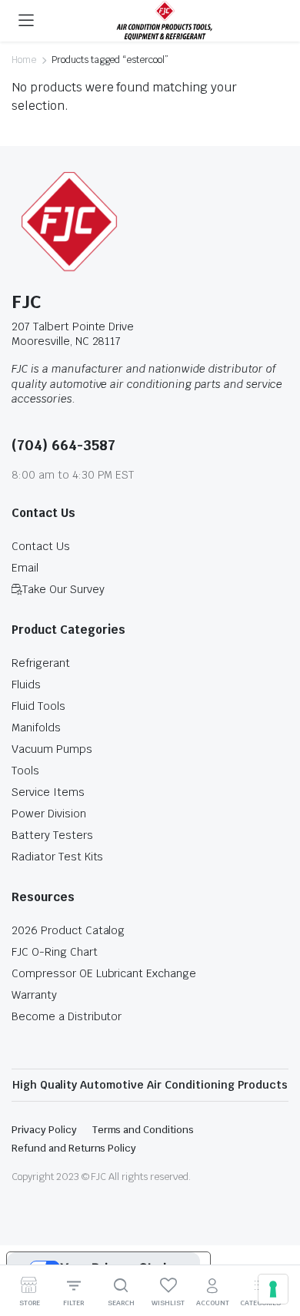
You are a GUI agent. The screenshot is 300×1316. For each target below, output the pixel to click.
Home (24, 60)
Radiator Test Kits (57, 857)
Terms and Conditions (143, 1129)
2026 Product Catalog (68, 930)
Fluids (26, 684)
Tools (25, 770)
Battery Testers (52, 835)
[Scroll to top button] (275, 1246)
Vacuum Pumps (52, 749)
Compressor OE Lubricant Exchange (104, 973)
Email (25, 568)
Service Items (48, 792)
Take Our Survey (63, 589)
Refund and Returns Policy (74, 1148)
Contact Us (41, 546)
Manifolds (36, 727)
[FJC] (165, 21)
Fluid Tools (38, 706)
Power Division (49, 813)
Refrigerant (41, 663)
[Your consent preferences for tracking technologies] (273, 1289)
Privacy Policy (44, 1129)
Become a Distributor (67, 1016)
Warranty (34, 995)
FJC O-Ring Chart (55, 952)
